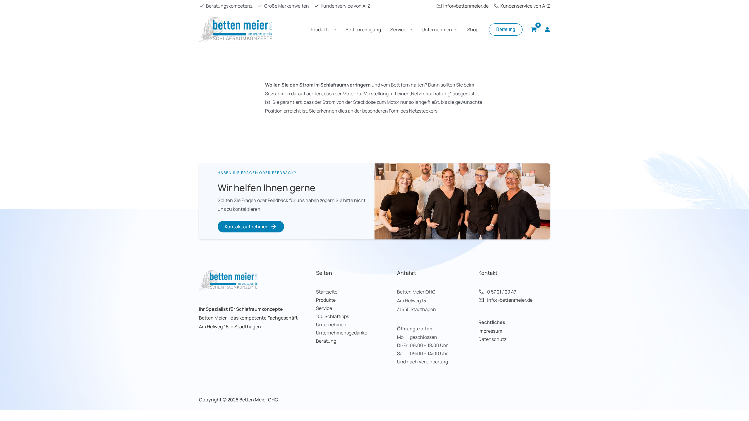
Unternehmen (437, 29)
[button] (506, 29)
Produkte (320, 29)
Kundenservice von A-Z (525, 6)
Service (398, 29)
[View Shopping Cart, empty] (533, 30)
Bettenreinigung (363, 29)
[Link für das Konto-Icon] (547, 29)
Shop (472, 29)
